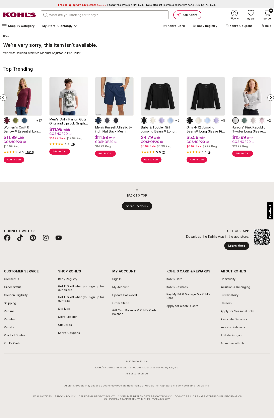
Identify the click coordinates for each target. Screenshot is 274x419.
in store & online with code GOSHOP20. (181, 4)
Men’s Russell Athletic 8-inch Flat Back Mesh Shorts (113, 129)
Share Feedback (137, 206)
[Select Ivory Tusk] (153, 120)
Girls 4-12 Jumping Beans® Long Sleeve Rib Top (205, 129)
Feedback (270, 211)
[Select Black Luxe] (144, 120)
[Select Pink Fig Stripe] (262, 120)
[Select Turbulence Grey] (107, 120)
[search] (45, 14)
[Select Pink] (253, 120)
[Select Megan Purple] (161, 120)
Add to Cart (14, 159)
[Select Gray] (235, 120)
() (29, 152)
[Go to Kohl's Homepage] (19, 14)
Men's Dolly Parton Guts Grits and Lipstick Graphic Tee (68, 121)
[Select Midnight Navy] (98, 120)
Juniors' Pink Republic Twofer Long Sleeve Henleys (248, 129)
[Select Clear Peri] (170, 120)
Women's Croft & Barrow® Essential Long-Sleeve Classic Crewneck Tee (23, 129)
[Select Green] (244, 120)
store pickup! (125, 4)
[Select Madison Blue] (24, 120)
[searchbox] (104, 14)
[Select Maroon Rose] (7, 120)
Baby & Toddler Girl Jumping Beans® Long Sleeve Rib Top (158, 129)
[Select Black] (116, 120)
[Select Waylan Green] (15, 120)
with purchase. (82, 4)
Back (6, 36)
